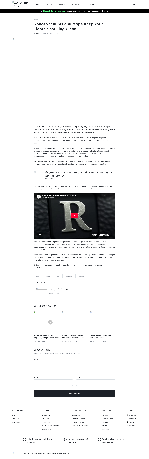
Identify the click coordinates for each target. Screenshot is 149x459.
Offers (104, 425)
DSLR (48, 276)
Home (37, 4)
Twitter (131, 422)
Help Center (46, 415)
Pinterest (132, 425)
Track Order (76, 415)
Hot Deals (76, 4)
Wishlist (105, 415)
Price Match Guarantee (80, 425)
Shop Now (105, 11)
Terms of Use (46, 429)
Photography (81, 276)
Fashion (36, 19)
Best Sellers (49, 4)
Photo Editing (68, 276)
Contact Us (16, 422)
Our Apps (105, 422)
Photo (57, 276)
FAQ (13, 415)
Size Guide (45, 418)
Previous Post (40, 282)
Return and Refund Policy (50, 425)
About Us (15, 418)
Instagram (132, 415)
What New (63, 4)
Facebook (132, 418)
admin (37, 34)
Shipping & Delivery (78, 418)
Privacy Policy (46, 422)
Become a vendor (92, 4)
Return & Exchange (78, 422)
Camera (38, 276)
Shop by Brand (107, 418)
